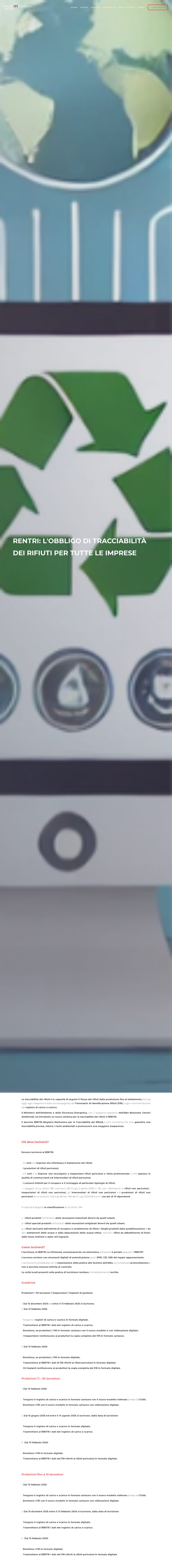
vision (84, 7)
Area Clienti (127, 7)
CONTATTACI (158, 7)
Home (74, 7)
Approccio (109, 7)
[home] (17, 7)
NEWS (141, 7)
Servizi (95, 7)
